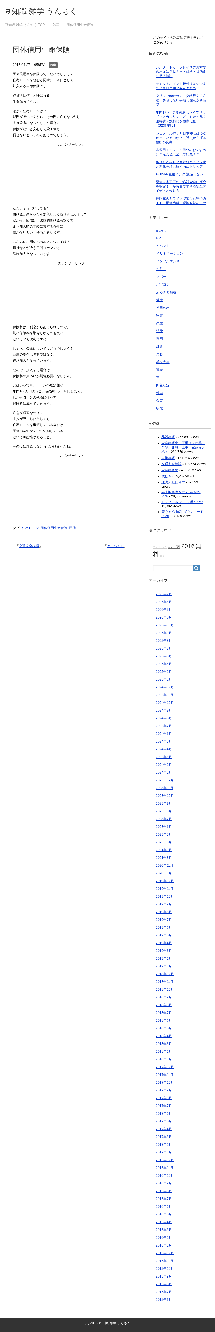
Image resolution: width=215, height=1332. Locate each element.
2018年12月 (165, 974)
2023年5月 (164, 834)
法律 (159, 331)
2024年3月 (164, 757)
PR (158, 238)
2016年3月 (164, 1230)
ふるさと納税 (166, 292)
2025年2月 (164, 671)
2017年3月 (164, 1137)
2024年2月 (164, 764)
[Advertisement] (71, 177)
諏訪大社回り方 (173, 482)
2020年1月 (164, 873)
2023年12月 (165, 780)
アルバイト (115, 546)
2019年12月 (165, 881)
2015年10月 (165, 1268)
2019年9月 (164, 904)
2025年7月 (164, 648)
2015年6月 (164, 1299)
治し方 (174, 546)
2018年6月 (164, 1020)
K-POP (161, 231)
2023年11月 (164, 788)
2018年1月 (164, 1059)
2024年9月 (164, 710)
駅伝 (159, 408)
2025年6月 (164, 656)
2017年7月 (164, 1106)
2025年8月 (164, 640)
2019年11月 (164, 889)
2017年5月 (164, 1121)
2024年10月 (165, 702)
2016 (188, 545)
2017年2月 (164, 1144)
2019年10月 (165, 896)
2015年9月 (164, 1276)
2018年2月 (164, 1051)
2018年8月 (164, 1005)
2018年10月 (165, 989)
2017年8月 (164, 1098)
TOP (25, 25)
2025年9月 (164, 633)
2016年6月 (164, 1206)
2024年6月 (164, 733)
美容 (159, 354)
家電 (159, 315)
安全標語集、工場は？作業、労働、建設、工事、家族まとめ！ (183, 447)
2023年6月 (164, 826)
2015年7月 (164, 1292)
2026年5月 (164, 609)
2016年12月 (165, 1160)
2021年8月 (164, 858)
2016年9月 (164, 1183)
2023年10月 (165, 795)
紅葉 (159, 346)
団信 (72, 528)
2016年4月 (164, 1222)
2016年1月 (164, 1245)
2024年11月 (164, 695)
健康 (159, 300)
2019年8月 (164, 912)
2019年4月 (164, 943)
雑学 (53, 65)
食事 (159, 401)
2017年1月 (164, 1152)
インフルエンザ (168, 261)
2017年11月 (164, 1075)
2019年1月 (164, 966)
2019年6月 (164, 927)
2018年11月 (164, 982)
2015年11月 (164, 1261)
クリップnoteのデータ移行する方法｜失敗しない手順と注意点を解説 (181, 100)
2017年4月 (164, 1129)
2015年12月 (165, 1253)
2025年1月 (164, 679)
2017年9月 (164, 1090)
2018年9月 (164, 997)
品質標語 (168, 437)
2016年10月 (165, 1175)
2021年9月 (164, 850)
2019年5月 (164, 935)
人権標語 (168, 458)
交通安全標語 (29, 546)
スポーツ (163, 276)
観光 (159, 370)
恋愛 (159, 323)
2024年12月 (165, 687)
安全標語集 (169, 470)
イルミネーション (169, 253)
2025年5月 (164, 664)
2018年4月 (164, 1036)
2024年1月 (164, 772)
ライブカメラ (160, 547)
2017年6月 (164, 1113)
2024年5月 (164, 741)
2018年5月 (164, 1028)
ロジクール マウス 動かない (182, 502)
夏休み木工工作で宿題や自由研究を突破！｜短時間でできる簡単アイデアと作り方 (181, 186)
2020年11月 (164, 865)
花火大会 (163, 362)
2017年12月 (165, 1067)
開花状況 (163, 385)
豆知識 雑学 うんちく (40, 11)
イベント (163, 245)
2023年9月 (164, 803)
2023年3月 (164, 842)
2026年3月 (164, 617)
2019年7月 (164, 920)
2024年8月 (164, 718)
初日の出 (163, 307)
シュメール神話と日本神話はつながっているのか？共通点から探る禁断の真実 (181, 138)
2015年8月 (164, 1284)
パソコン (163, 284)
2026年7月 (164, 594)
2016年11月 (164, 1168)
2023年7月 (164, 819)
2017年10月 (165, 1082)
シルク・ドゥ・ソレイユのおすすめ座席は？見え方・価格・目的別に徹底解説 (181, 71)
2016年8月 (164, 1191)
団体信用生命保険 (54, 528)
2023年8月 (164, 811)
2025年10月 (165, 625)
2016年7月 (164, 1199)
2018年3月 (164, 1044)
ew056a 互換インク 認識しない (179, 174)
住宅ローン (30, 528)
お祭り (161, 269)
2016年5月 (164, 1214)
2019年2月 (164, 958)
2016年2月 (164, 1237)
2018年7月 (164, 1013)
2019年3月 (164, 951)
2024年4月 (164, 749)
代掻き (166, 476)
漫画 (159, 338)
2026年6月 (164, 602)
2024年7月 (164, 726)
